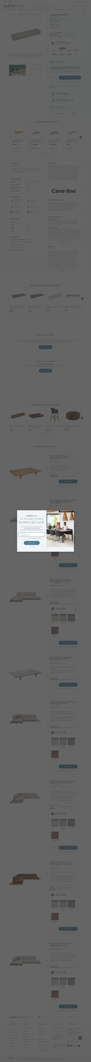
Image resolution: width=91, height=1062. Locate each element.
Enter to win (32, 543)
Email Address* (23, 533)
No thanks (32, 546)
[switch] (24, 538)
